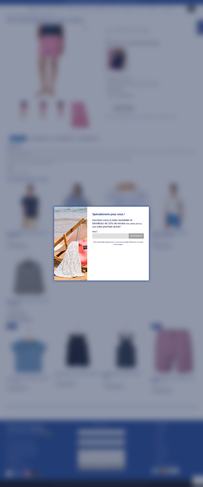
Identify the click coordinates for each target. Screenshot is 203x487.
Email (94, 231)
